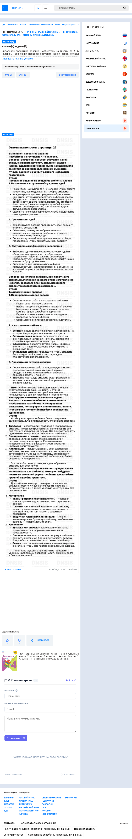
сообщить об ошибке (63, 569)
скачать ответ (13, 569)
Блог (6, 801)
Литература (92, 51)
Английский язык (96, 58)
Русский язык (93, 35)
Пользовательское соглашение (38, 823)
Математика (92, 43)
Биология (91, 97)
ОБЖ (88, 105)
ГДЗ (6, 811)
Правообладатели (84, 828)
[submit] (124, 8)
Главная (9, 797)
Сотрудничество (14, 834)
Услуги (8, 807)
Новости (9, 804)
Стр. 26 (8, 75)
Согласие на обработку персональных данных (55, 834)
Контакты (9, 823)
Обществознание (95, 82)
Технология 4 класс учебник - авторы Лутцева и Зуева (40, 34)
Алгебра (90, 74)
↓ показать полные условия (17, 58)
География (92, 89)
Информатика (93, 120)
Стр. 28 (22, 75)
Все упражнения (67, 75)
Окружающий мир (96, 66)
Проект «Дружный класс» (42, 32)
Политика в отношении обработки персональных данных (37, 828)
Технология (92, 128)
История (90, 113)
